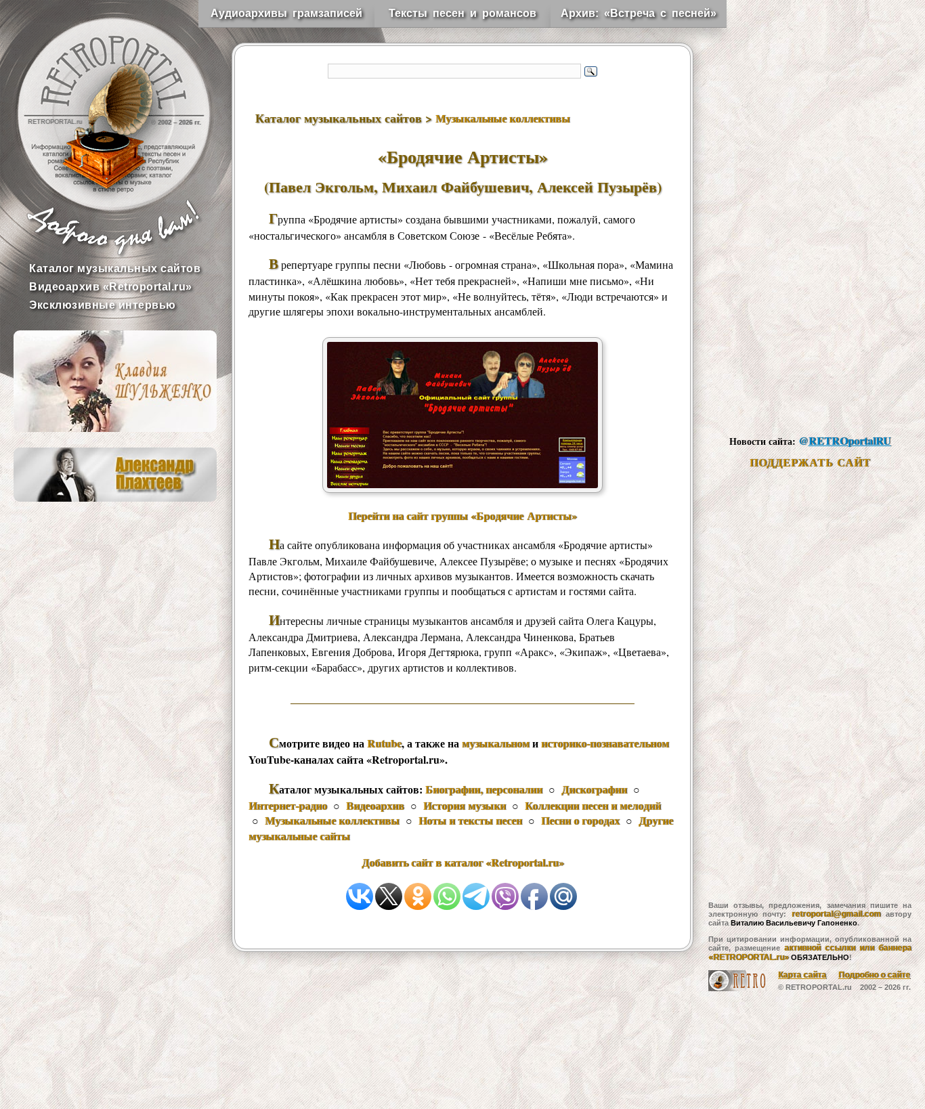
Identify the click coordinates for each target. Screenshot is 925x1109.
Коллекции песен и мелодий (593, 805)
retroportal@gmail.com (836, 914)
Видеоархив (375, 805)
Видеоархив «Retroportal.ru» (110, 286)
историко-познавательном (605, 743)
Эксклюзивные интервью (102, 305)
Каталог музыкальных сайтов (114, 268)
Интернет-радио (288, 805)
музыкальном (496, 743)
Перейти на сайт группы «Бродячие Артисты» (462, 515)
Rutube (384, 743)
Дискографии (594, 789)
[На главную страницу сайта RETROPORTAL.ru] (101, 101)
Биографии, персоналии (483, 789)
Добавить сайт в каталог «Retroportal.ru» (463, 862)
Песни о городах (580, 820)
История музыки (464, 805)
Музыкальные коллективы (502, 118)
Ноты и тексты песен (470, 820)
